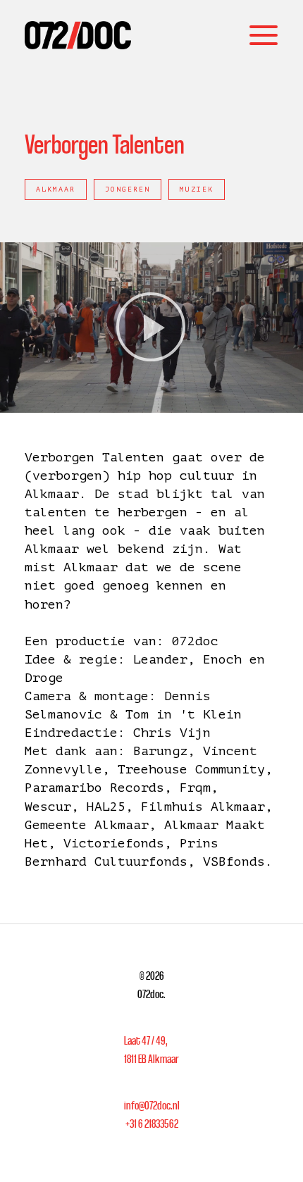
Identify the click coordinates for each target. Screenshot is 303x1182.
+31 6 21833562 (151, 1123)
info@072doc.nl (152, 1105)
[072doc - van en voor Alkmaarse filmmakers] (78, 35)
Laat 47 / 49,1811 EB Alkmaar (151, 1049)
